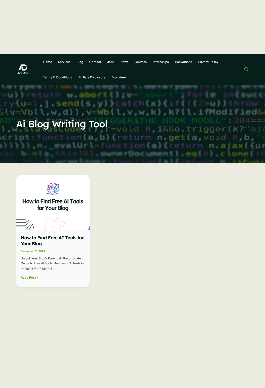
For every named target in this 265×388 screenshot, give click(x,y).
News (124, 62)
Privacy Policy (208, 62)
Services (64, 62)
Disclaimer (119, 77)
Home (47, 62)
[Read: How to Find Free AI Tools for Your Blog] (53, 202)
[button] (246, 69)
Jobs (110, 62)
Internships (161, 62)
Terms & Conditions (57, 77)
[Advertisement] (116, 27)
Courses (141, 62)
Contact (95, 62)
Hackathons (183, 62)
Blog (80, 62)
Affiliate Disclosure (91, 77)
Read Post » (29, 277)
